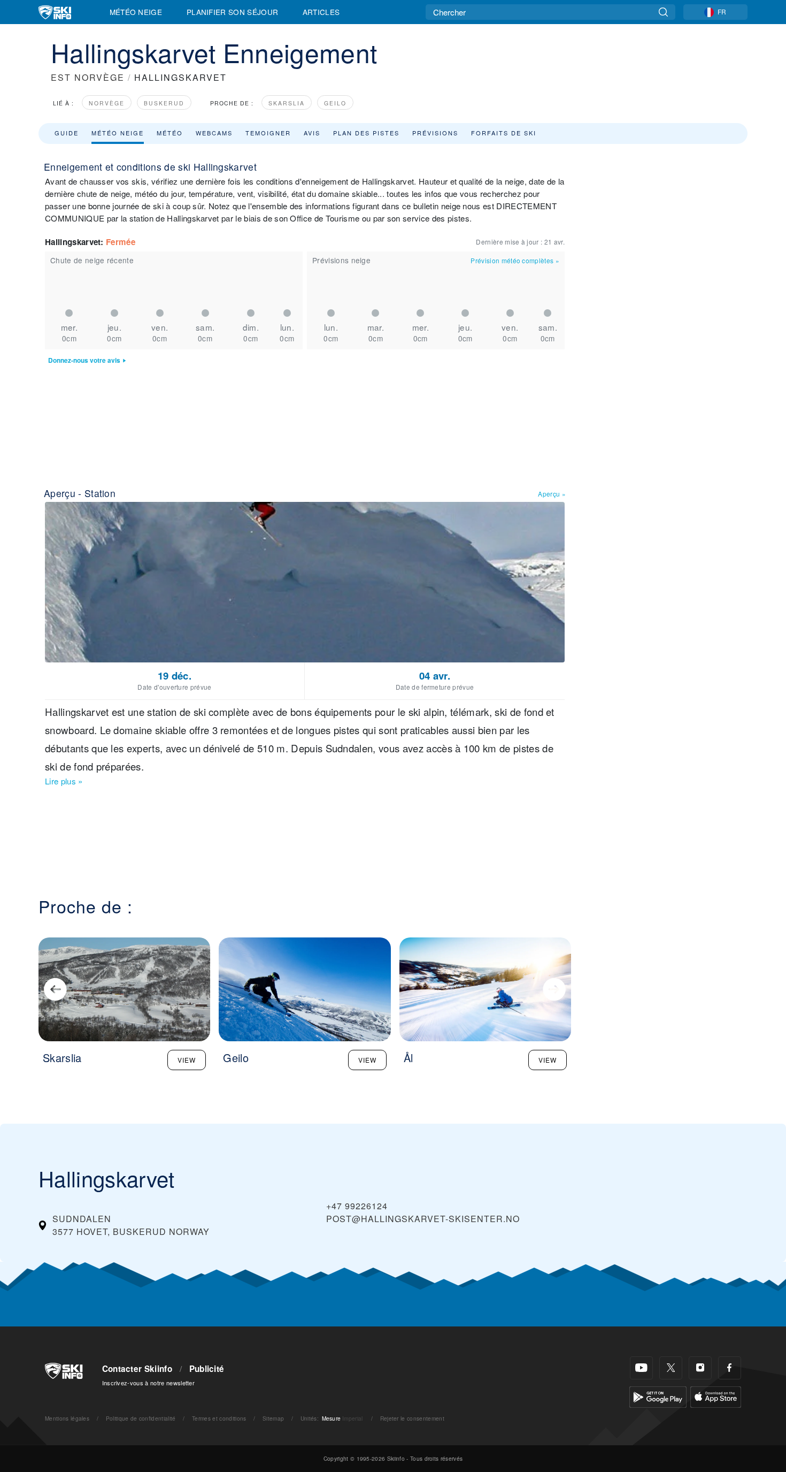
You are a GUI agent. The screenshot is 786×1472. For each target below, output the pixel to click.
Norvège (107, 103)
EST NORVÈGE (88, 77)
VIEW (187, 1059)
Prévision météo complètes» (515, 260)
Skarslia (286, 103)
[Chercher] (663, 12)
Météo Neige (136, 11)
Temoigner (268, 132)
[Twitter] (670, 1367)
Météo (170, 132)
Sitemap (273, 1418)
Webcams (214, 132)
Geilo (335, 103)
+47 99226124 (357, 1206)
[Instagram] (700, 1367)
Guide (67, 132)
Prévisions (435, 132)
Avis (312, 132)
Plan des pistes (366, 132)
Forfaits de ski (503, 132)
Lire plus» (64, 781)
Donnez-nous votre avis (84, 360)
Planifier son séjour (232, 11)
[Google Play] (658, 1395)
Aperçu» (552, 493)
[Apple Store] (715, 1395)
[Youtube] (641, 1367)
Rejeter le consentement (412, 1418)
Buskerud (164, 103)
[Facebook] (729, 1367)
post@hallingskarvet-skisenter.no (423, 1218)
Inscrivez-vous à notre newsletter (148, 1382)
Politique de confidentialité (141, 1418)
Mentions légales (67, 1418)
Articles (321, 11)
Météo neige (117, 132)
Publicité (207, 1369)
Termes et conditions (219, 1418)
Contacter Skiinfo (137, 1369)
